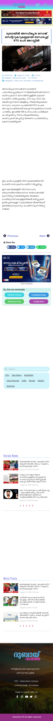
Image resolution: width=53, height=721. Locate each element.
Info (21, 81)
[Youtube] (26, 696)
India (24, 380)
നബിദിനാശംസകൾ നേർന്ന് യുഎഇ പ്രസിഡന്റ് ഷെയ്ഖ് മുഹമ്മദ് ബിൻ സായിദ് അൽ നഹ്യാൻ (32, 600)
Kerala (32, 380)
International (13, 380)
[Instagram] (22, 696)
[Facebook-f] (17, 696)
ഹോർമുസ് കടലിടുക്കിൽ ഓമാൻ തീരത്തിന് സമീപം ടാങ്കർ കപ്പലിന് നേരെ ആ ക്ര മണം (34, 615)
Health (41, 380)
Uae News (27, 81)
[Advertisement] (26, 151)
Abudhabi (28, 375)
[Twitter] (31, 696)
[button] (38, 5)
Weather (11, 386)
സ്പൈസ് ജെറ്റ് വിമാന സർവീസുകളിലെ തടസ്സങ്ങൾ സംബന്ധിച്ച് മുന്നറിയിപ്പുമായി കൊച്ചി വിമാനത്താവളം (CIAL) (33, 478)
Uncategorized (37, 81)
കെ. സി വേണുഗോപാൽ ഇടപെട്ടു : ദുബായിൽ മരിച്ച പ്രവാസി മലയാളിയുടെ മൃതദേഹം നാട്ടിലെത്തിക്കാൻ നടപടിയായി (35, 493)
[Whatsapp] (36, 696)
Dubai (16, 81)
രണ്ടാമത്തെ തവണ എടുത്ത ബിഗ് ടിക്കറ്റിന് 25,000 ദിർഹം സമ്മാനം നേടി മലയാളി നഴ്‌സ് (34, 463)
